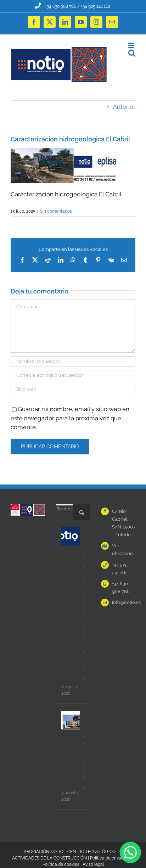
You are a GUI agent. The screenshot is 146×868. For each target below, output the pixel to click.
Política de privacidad (111, 858)
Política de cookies (61, 864)
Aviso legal (93, 864)
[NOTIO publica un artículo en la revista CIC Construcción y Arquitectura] (70, 720)
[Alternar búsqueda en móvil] (131, 53)
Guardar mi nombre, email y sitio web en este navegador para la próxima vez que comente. (70, 418)
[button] (130, 852)
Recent (64, 508)
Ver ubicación (122, 549)
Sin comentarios (56, 211)
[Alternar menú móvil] (131, 45)
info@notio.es (123, 602)
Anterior (124, 106)
